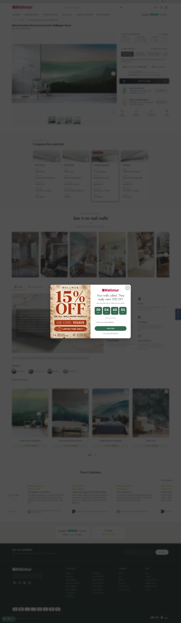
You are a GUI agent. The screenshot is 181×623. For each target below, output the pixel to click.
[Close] (127, 288)
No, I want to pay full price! (110, 333)
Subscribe (110, 328)
